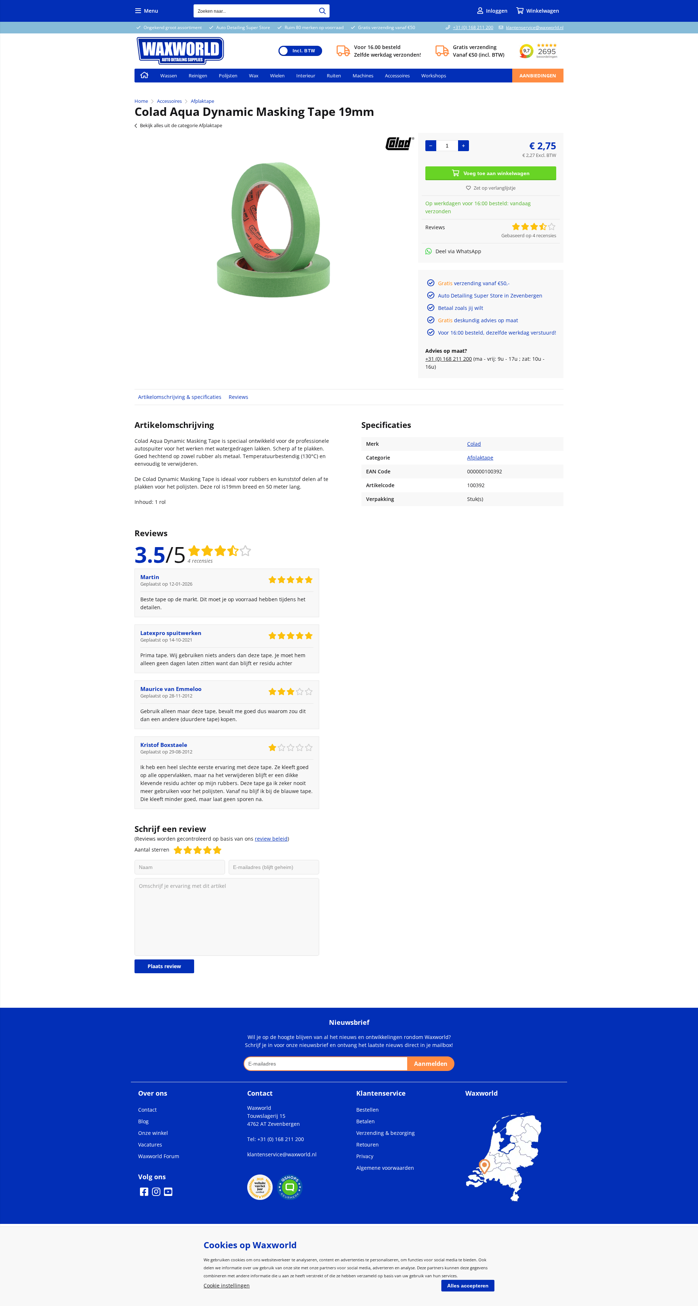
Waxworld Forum (158, 1156)
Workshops (433, 75)
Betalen (365, 1121)
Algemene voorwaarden (385, 1167)
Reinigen (198, 75)
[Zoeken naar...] (322, 10)
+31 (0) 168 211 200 (473, 27)
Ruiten (334, 75)
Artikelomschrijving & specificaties (179, 396)
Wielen (277, 75)
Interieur (305, 75)
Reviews (238, 396)
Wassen (168, 75)
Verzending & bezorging (385, 1132)
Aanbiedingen (538, 75)
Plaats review (164, 966)
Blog (143, 1121)
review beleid (271, 838)
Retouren (367, 1144)
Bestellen (367, 1109)
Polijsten (228, 75)
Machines (363, 75)
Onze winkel (153, 1132)
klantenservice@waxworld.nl (534, 27)
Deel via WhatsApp (458, 251)
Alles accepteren (468, 1286)
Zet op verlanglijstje (495, 188)
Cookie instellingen (227, 1285)
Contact (147, 1109)
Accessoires (397, 75)
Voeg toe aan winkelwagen (497, 173)
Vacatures (150, 1144)
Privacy (364, 1156)
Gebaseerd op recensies (528, 235)
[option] (273, 220)
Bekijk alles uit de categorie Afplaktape (181, 125)
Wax (253, 75)
